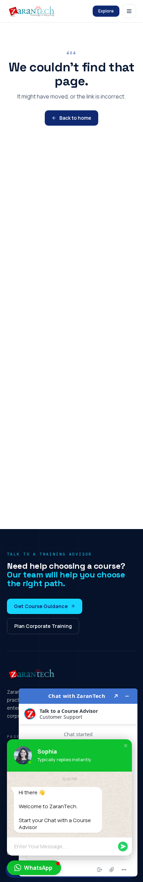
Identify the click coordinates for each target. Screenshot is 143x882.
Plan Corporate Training (43, 626)
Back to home (75, 118)
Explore (106, 11)
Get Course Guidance (41, 606)
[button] (125, 745)
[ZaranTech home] (32, 11)
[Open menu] (129, 11)
